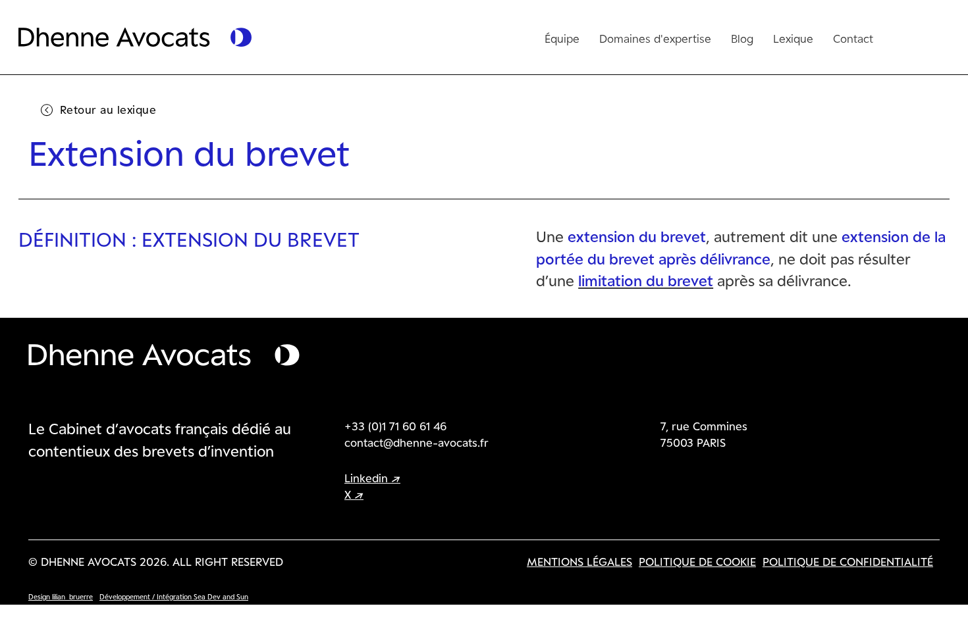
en (902, 35)
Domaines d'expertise (655, 38)
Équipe (562, 38)
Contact (853, 38)
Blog (742, 38)
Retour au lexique (108, 109)
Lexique (793, 38)
